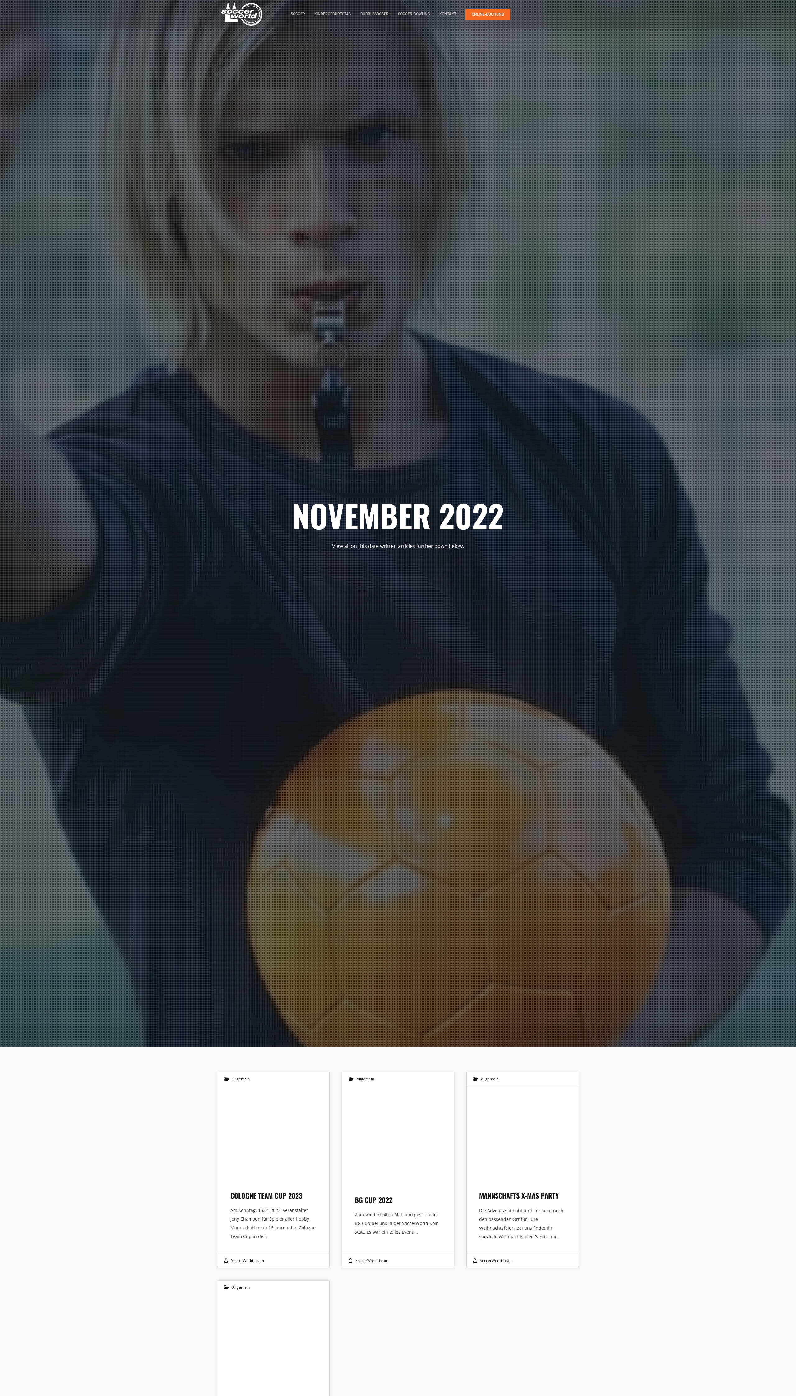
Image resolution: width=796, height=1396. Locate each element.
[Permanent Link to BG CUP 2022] (398, 1132)
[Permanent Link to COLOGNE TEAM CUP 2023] (273, 1132)
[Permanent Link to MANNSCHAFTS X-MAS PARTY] (522, 1132)
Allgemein (241, 1079)
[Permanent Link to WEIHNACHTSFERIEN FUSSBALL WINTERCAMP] (273, 1340)
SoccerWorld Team (247, 1260)
